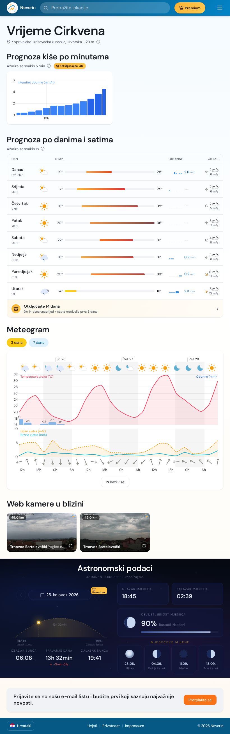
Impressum (134, 725)
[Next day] (99, 595)
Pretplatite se (200, 700)
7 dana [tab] (38, 342)
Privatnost (111, 725)
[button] (217, 8)
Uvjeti (92, 725)
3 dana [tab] (16, 342)
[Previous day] (21, 595)
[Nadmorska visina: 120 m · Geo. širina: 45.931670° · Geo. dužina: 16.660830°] (98, 41)
